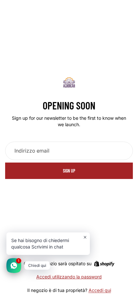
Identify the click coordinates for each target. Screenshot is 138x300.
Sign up (69, 170)
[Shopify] (104, 264)
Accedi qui (100, 290)
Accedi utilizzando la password (69, 276)
